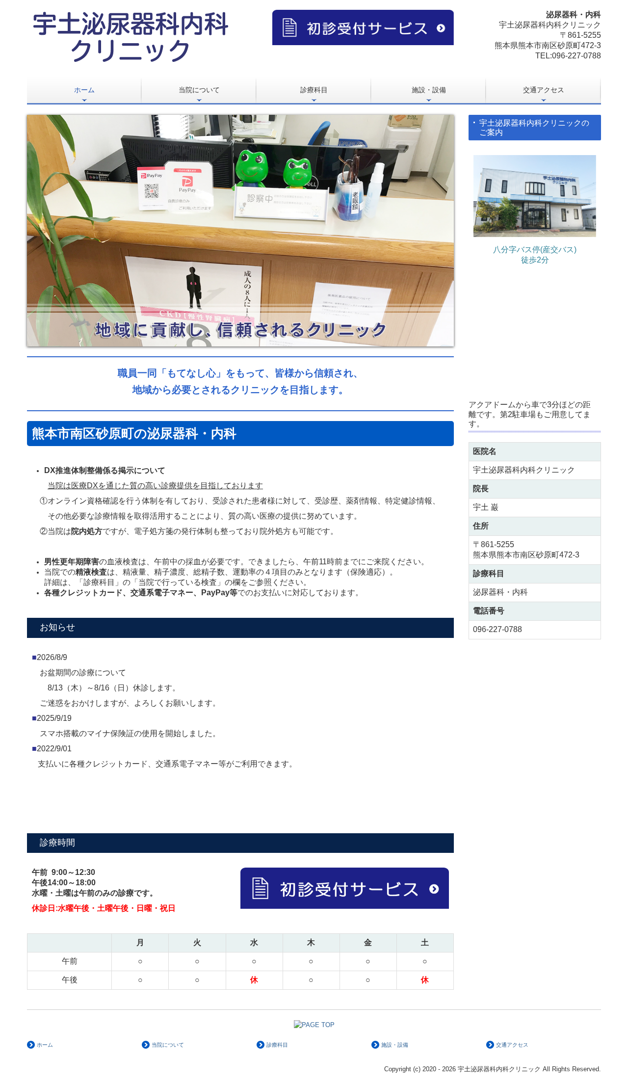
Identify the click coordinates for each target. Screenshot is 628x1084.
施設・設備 (429, 90)
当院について (199, 90)
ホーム (84, 90)
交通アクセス (543, 90)
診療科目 (314, 90)
